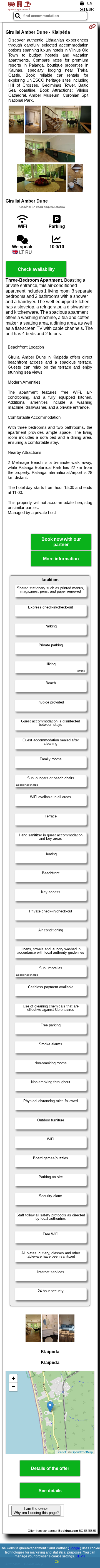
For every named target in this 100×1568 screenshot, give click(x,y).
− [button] (13, 1386)
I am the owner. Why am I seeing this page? (36, 1510)
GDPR (80, 1556)
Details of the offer (50, 1468)
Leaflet (61, 1452)
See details (50, 1490)
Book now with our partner (61, 542)
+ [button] (13, 1378)
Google (74, 1548)
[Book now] (92, 26)
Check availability (36, 269)
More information (61, 558)
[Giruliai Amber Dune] (16, 120)
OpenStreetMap (82, 1452)
